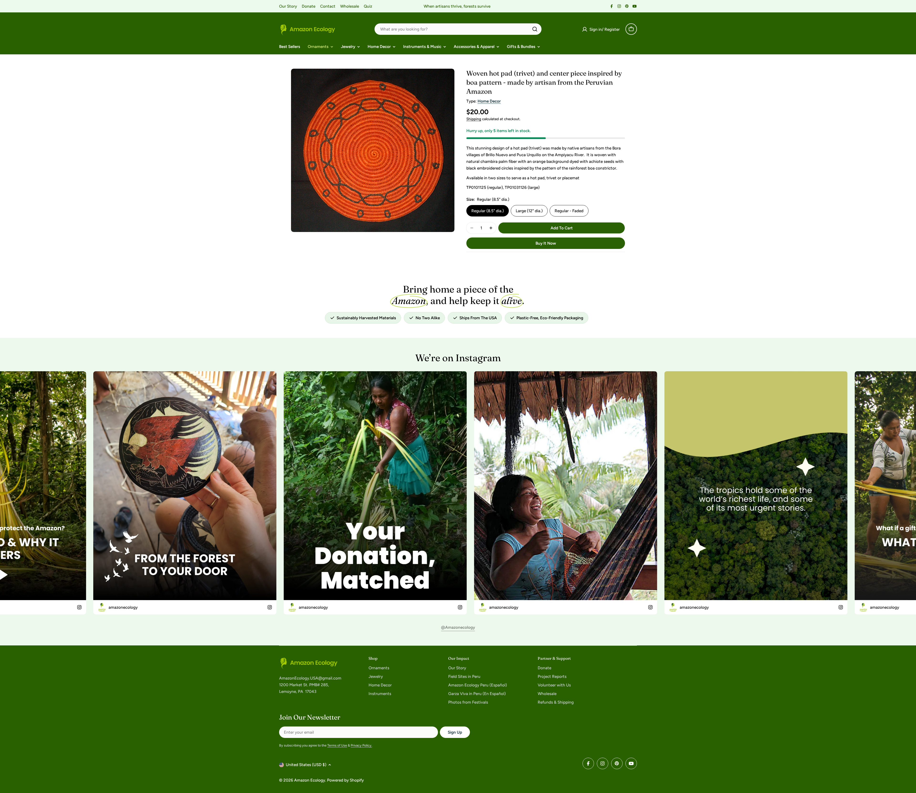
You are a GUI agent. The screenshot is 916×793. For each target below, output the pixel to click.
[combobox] (458, 29)
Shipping (473, 119)
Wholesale (349, 6)
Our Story (288, 6)
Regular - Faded (569, 210)
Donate (308, 6)
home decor (489, 101)
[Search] (535, 29)
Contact (327, 6)
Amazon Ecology (309, 780)
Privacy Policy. (361, 745)
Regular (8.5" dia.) (487, 210)
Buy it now (546, 243)
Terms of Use (337, 745)
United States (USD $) (306, 764)
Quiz (368, 6)
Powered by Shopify (345, 780)
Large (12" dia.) (529, 210)
